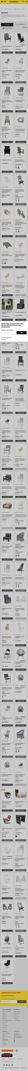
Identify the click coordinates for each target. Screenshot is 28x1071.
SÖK (22, 332)
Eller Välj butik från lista (6, 337)
